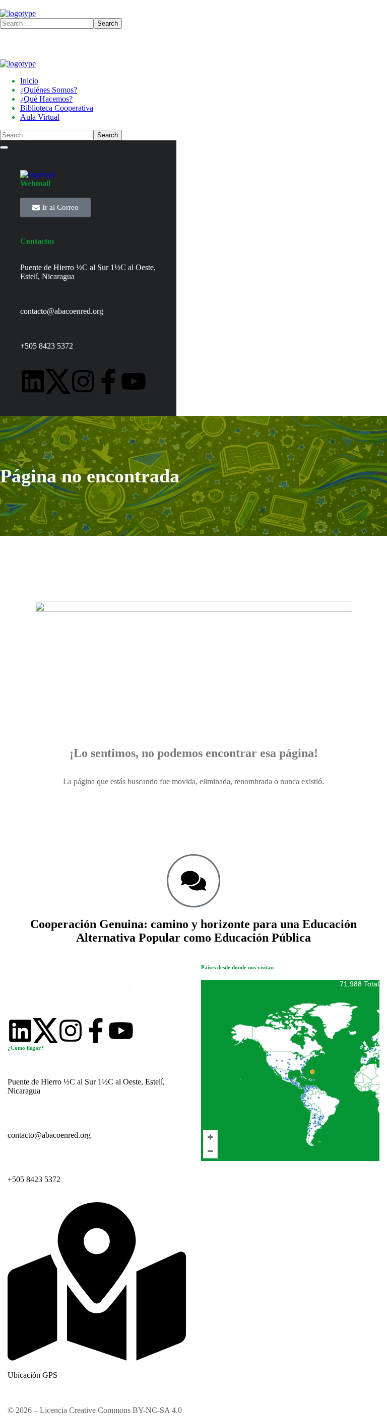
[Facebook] (108, 381)
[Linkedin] (32, 381)
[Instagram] (83, 381)
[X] (58, 381)
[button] (193, 808)
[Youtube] (133, 381)
